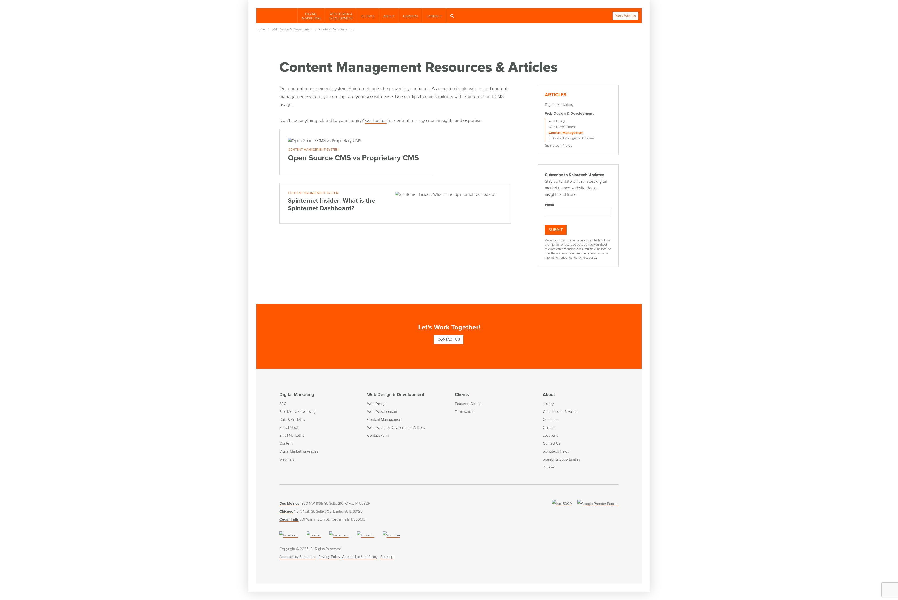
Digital (311, 16)
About (389, 16)
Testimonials (464, 411)
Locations (550, 435)
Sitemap (386, 556)
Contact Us (449, 339)
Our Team (550, 419)
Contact (434, 16)
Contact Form (378, 435)
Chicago (286, 511)
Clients (368, 16)
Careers (410, 16)
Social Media (289, 427)
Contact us (376, 120)
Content (285, 443)
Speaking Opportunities (561, 459)
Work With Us (625, 16)
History (548, 403)
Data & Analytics (292, 419)
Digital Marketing (559, 104)
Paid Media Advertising (297, 411)
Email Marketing (292, 435)
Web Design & (341, 16)
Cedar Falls (289, 519)
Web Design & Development (569, 113)
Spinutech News (558, 145)
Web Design (557, 121)
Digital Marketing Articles (298, 451)
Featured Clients (468, 403)
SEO (282, 403)
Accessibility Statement (297, 556)
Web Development (562, 127)
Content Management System (573, 138)
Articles (555, 95)
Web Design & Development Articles (396, 427)
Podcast (549, 467)
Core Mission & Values (560, 411)
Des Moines (289, 503)
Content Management (566, 133)
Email (549, 205)
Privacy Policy (329, 556)
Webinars (286, 459)
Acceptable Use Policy (360, 556)
